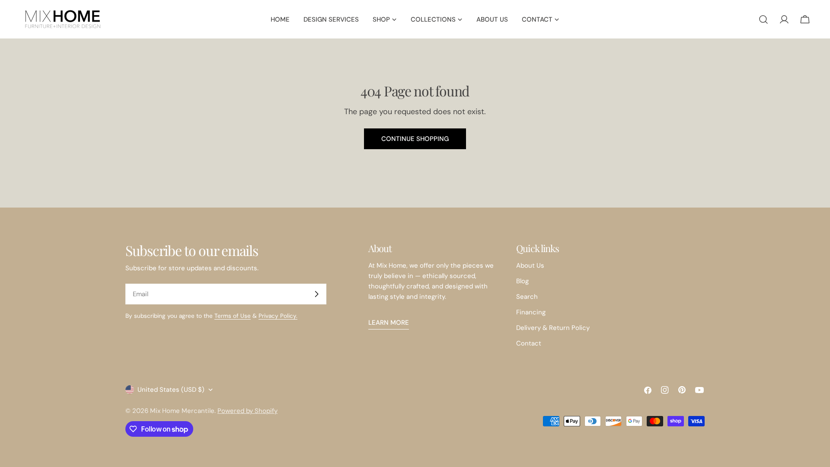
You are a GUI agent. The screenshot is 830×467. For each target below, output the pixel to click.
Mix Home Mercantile (182, 410)
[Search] (763, 19)
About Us (530, 265)
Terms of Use (232, 316)
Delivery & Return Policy (553, 327)
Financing (531, 312)
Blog (522, 281)
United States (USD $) (170, 389)
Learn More (388, 322)
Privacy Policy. (278, 316)
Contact (528, 343)
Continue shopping (415, 138)
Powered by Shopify (247, 410)
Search (527, 296)
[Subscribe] (316, 294)
